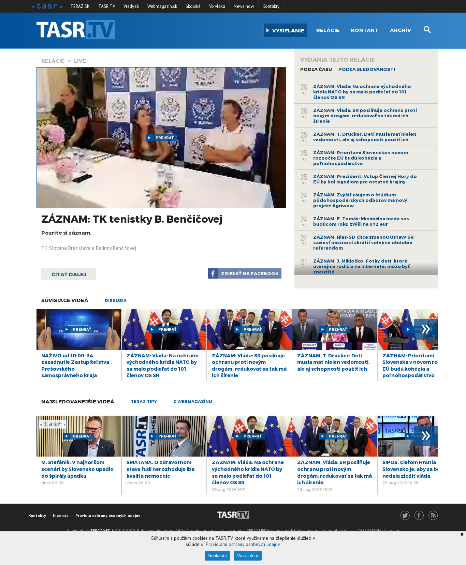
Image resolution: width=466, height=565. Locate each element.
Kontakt (364, 30)
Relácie (327, 30)
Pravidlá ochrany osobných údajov (107, 515)
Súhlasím (217, 555)
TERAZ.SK (80, 6)
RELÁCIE (52, 61)
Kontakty (271, 6)
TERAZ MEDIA (102, 530)
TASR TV (106, 6)
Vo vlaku (217, 6)
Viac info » (247, 555)
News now (244, 6)
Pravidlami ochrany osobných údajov (243, 544)
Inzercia (61, 515)
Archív (400, 30)
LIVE (80, 61)
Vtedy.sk (131, 6)
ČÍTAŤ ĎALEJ (69, 274)
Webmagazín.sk (162, 6)
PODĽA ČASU (316, 69)
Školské (193, 6)
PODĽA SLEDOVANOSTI (366, 69)
